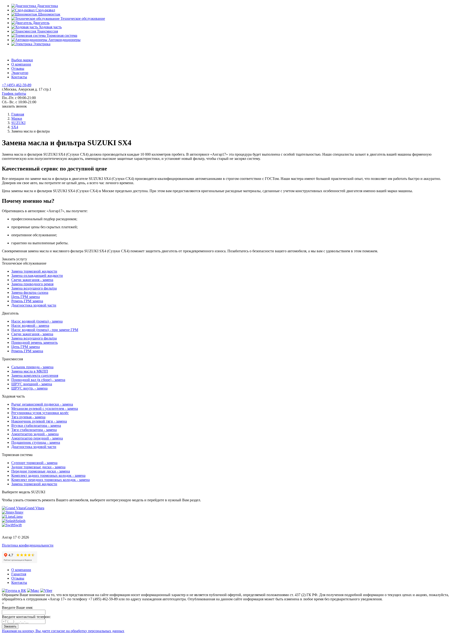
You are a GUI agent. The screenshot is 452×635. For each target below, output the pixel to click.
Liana (18, 517)
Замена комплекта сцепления (34, 376)
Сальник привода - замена (32, 367)
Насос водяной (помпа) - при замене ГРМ (44, 330)
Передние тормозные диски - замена (40, 471)
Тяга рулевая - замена (28, 417)
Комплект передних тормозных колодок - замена (50, 480)
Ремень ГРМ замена (27, 301)
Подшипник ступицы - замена (35, 442)
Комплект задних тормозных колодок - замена (48, 475)
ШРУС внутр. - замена (29, 388)
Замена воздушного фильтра (34, 288)
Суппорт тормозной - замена (34, 463)
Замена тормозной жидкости (34, 271)
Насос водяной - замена (30, 326)
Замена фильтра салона (29, 293)
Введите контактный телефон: (26, 617)
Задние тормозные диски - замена (38, 467)
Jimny (19, 512)
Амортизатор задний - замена (35, 434)
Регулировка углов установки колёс (40, 413)
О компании (21, 64)
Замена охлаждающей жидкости (37, 276)
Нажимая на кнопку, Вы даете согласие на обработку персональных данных (63, 631)
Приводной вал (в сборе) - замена (38, 380)
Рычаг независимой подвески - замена (42, 404)
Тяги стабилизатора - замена (34, 430)
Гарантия (18, 574)
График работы (14, 93)
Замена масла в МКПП (29, 371)
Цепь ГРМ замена (25, 297)
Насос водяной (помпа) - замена (37, 321)
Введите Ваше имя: (17, 608)
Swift (18, 525)
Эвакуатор (19, 73)
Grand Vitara (34, 508)
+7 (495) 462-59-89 (16, 85)
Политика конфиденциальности (27, 545)
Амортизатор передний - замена (37, 438)
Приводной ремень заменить (34, 342)
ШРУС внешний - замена (31, 384)
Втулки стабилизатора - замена (36, 425)
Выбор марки (22, 60)
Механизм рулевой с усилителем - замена (44, 409)
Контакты (19, 77)
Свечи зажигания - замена (32, 280)
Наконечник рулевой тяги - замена (39, 421)
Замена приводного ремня (32, 284)
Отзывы (17, 68)
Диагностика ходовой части (33, 305)
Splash (20, 521)
